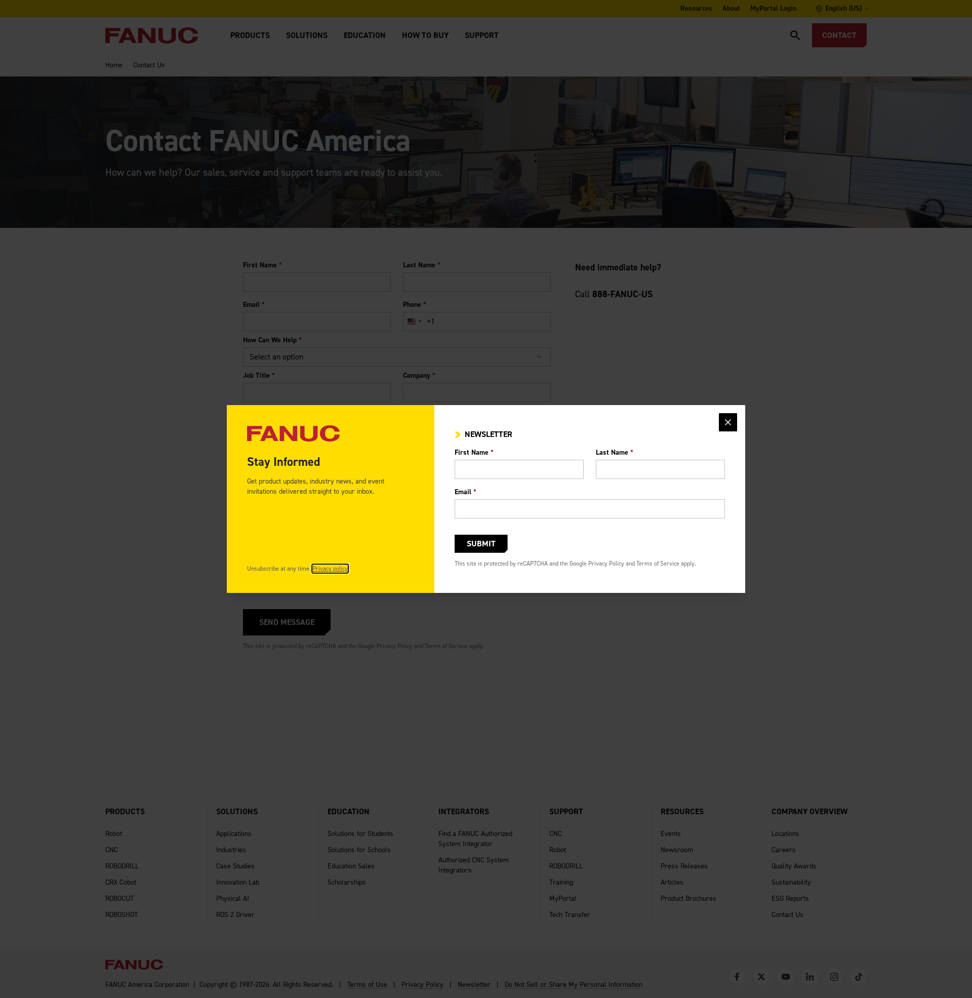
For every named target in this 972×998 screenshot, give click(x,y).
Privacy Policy (606, 564)
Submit (481, 543)
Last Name (614, 452)
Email (465, 492)
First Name (474, 452)
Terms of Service (657, 564)
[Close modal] (728, 422)
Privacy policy (330, 569)
